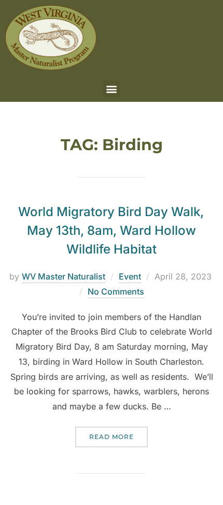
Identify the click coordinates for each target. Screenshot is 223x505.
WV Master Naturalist (63, 276)
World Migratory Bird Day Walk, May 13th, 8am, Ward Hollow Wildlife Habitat (111, 230)
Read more (118, 434)
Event (130, 276)
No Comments (116, 291)
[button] (111, 89)
